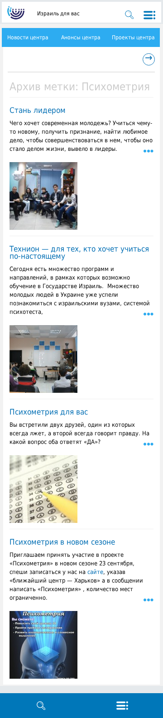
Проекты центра (133, 37)
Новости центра (27, 37)
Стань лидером (38, 110)
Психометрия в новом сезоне (62, 541)
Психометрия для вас (49, 411)
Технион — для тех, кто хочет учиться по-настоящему (79, 252)
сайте (95, 572)
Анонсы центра (81, 37)
